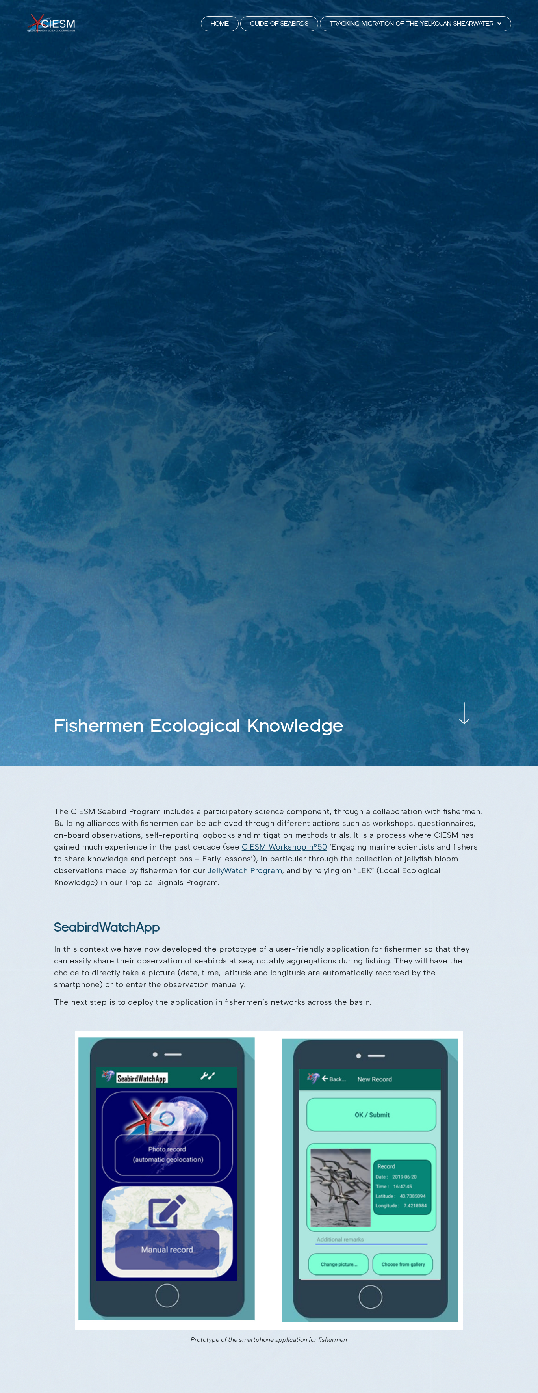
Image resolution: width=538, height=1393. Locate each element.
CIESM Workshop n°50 (284, 847)
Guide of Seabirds (279, 23)
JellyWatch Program (245, 870)
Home (220, 23)
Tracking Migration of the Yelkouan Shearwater (411, 23)
